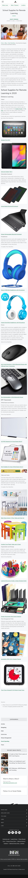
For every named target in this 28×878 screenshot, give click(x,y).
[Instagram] (19, 832)
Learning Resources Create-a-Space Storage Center (14, 581)
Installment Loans (5, 813)
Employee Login (6, 839)
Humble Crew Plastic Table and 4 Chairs (11, 544)
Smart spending (14, 19)
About (2, 822)
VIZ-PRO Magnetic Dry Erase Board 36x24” (11, 441)
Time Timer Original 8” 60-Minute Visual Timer (12, 690)
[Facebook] (9, 832)
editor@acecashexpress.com (10, 783)
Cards (2, 819)
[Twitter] (12, 832)
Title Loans (3, 816)
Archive (3, 724)
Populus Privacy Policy (11, 841)
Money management (6, 738)
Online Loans (5, 5)
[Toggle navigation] (2, 1)
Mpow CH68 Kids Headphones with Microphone (13, 290)
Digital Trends (18, 109)
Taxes (2, 745)
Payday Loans (4, 809)
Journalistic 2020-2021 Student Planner (11, 659)
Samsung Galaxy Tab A (6, 171)
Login (2, 825)
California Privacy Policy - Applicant (16, 843)
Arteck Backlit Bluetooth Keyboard (9, 206)
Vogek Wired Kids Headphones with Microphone (13, 322)
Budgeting (3, 727)
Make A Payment (14, 5)
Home (2, 43)
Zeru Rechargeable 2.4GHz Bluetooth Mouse (12, 397)
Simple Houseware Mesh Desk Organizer (11, 616)
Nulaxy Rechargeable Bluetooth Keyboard (11, 234)
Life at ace (4, 734)
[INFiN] (14, 853)
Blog (6, 43)
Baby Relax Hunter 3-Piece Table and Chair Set (12, 518)
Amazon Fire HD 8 (5, 140)
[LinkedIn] (15, 832)
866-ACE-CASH (16, 865)
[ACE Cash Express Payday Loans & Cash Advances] (15, 2)
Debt (2, 731)
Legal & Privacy (14, 839)
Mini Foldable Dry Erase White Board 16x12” (12, 467)
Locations (23, 5)
